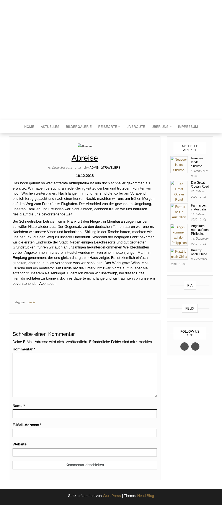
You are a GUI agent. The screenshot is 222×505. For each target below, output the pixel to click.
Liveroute (136, 126)
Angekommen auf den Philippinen (200, 229)
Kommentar (24, 349)
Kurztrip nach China (199, 252)
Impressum (188, 126)
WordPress (112, 496)
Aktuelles (50, 126)
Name (19, 406)
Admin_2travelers (105, 167)
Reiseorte (108, 126)
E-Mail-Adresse (27, 425)
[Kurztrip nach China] (179, 253)
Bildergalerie (79, 126)
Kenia (31, 302)
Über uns (160, 126)
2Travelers (111, 67)
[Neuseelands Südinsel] (179, 164)
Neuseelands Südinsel (197, 162)
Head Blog (145, 496)
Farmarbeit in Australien (199, 207)
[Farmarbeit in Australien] (179, 211)
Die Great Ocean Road (200, 184)
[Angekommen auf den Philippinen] (179, 234)
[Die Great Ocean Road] (179, 191)
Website (19, 444)
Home (29, 126)
